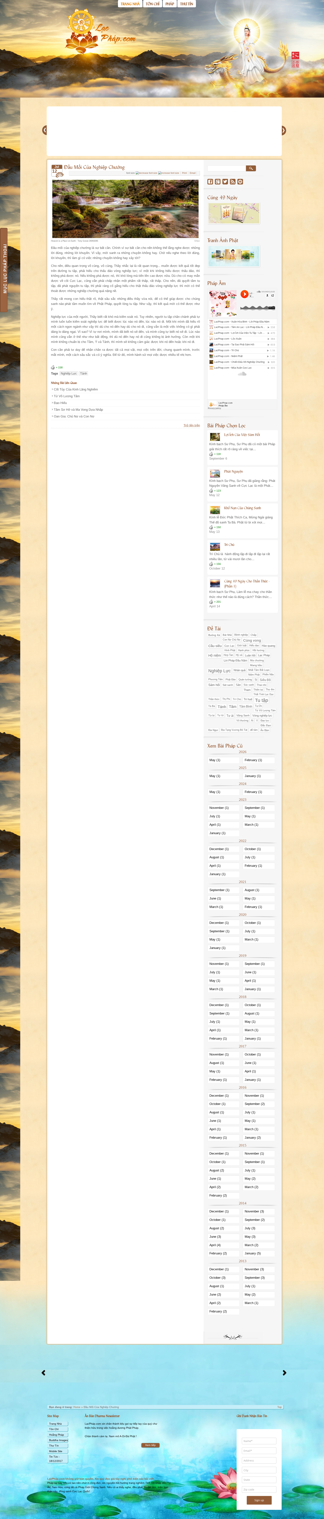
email (240, 181)
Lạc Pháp (264, 655)
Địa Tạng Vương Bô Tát (234, 730)
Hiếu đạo (254, 645)
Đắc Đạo (266, 725)
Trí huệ (248, 699)
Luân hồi (250, 655)
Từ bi (211, 715)
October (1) (253, 849)
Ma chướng (257, 660)
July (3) (250, 1228)
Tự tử (220, 715)
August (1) (216, 857)
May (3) (250, 1236)
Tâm (232, 707)
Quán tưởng (245, 679)
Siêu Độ (265, 679)
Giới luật (242, 645)
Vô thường (242, 720)
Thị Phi (226, 699)
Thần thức (214, 699)
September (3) (255, 1277)
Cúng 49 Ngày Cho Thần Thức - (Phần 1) (247, 583)
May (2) (250, 1178)
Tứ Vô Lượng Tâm (67, 396)
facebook (210, 181)
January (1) (253, 776)
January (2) (253, 1137)
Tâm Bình (245, 706)
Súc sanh (249, 684)
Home (76, 1407)
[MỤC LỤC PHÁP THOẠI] (4, 270)
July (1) (214, 816)
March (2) (251, 1187)
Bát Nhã (227, 635)
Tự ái (230, 715)
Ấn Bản (264, 730)
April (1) (215, 824)
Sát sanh (228, 684)
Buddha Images (58, 1440)
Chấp (253, 635)
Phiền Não (268, 674)
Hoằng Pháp (56, 1434)
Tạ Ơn (258, 706)
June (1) (215, 898)
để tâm (254, 730)
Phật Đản (231, 679)
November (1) (219, 808)
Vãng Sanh (243, 715)
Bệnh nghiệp (241, 635)
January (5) (253, 1253)
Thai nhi (261, 684)
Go (251, 168)
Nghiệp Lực (69, 373)
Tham (247, 689)
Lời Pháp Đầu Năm (235, 660)
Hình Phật (229, 650)
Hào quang (268, 645)
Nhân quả (239, 670)
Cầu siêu (215, 646)
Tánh (83, 373)
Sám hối (214, 685)
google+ (217, 181)
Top (279, 1407)
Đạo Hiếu (60, 403)
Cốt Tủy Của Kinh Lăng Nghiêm (76, 389)
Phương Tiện (215, 679)
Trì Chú (229, 544)
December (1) (219, 849)
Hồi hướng (258, 650)
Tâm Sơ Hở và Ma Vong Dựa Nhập (78, 409)
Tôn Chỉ (53, 1429)
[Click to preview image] (125, 238)
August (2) (216, 1170)
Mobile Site (55, 1451)
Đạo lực (265, 720)
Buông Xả (214, 635)
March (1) (251, 824)
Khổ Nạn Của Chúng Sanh (242, 507)
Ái (252, 720)
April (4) (215, 1245)
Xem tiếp (150, 1445)
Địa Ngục (213, 730)
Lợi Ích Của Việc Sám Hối (242, 434)
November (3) (254, 1211)
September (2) (255, 1104)
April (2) (215, 1187)
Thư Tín (54, 1445)
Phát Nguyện (233, 471)
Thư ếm (270, 689)
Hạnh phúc (244, 650)
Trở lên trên (192, 425)
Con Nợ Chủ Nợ (231, 639)
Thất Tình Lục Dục (264, 694)
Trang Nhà (55, 1423)
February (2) (218, 1195)
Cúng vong (252, 640)
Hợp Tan (228, 655)
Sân (238, 684)
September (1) (255, 808)
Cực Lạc (229, 645)
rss (233, 181)
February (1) (253, 760)
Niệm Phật (254, 674)
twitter (225, 181)
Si (256, 679)
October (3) (217, 1277)
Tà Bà (211, 706)
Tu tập (261, 700)
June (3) (215, 1236)
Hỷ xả (239, 655)
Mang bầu (256, 665)
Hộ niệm (214, 655)
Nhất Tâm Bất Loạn (258, 670)
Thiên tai (258, 689)
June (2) (215, 1294)
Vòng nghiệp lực (262, 715)
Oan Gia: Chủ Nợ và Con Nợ (74, 416)
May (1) (214, 760)
